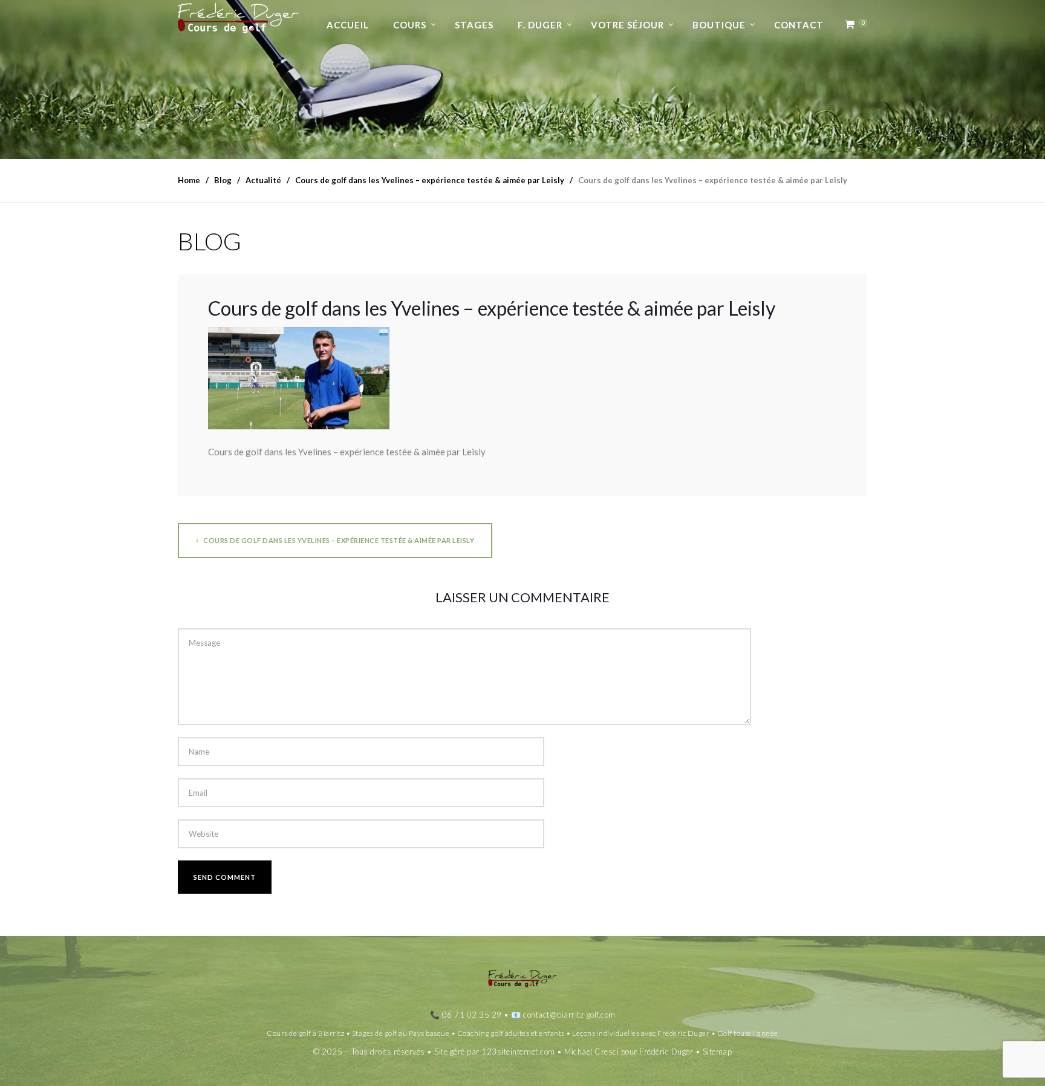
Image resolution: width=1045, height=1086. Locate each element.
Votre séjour (627, 24)
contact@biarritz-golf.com (569, 1014)
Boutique (719, 24)
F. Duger (540, 24)
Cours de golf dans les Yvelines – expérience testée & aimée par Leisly (338, 540)
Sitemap (717, 1051)
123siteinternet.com (518, 1051)
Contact (799, 24)
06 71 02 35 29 (472, 1014)
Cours (409, 24)
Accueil (348, 24)
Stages (474, 24)
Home (189, 180)
